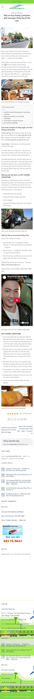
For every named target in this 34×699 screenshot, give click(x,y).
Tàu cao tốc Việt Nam (23, 693)
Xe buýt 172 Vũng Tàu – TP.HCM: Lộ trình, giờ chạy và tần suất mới (17, 469)
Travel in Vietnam (9, 693)
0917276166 (13, 620)
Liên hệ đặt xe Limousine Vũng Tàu (13, 121)
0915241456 (22, 620)
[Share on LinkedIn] (25, 419)
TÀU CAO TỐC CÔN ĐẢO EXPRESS (12, 512)
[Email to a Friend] (18, 419)
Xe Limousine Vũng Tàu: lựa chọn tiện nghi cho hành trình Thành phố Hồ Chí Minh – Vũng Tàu (18, 482)
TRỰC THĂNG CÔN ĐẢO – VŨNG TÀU (13, 520)
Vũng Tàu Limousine (17, 13)
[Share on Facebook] (12, 419)
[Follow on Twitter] (9, 632)
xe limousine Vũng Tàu (14, 456)
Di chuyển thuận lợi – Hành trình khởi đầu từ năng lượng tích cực (18, 495)
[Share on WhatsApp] (8, 419)
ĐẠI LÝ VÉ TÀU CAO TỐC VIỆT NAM (12, 516)
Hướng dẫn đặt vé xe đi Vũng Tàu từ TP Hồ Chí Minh (19, 475)
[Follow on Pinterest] (16, 632)
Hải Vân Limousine (7, 674)
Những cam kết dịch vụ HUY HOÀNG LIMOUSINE (14, 117)
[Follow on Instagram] (6, 632)
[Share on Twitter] (15, 419)
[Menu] (2, 7)
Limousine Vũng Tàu (8, 609)
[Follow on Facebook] (3, 632)
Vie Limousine (5, 678)
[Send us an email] (12, 632)
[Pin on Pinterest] (21, 419)
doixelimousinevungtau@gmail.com (17, 624)
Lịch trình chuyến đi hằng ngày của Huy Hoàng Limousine (17, 113)
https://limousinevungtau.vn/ (10, 265)
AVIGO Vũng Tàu (6, 687)
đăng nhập (13, 444)
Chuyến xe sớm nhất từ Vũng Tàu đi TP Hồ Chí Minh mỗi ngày (9, 430)
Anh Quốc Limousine (8, 670)
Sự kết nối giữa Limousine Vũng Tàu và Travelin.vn (19, 489)
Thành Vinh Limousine (8, 682)
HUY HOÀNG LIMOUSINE (11, 123)
